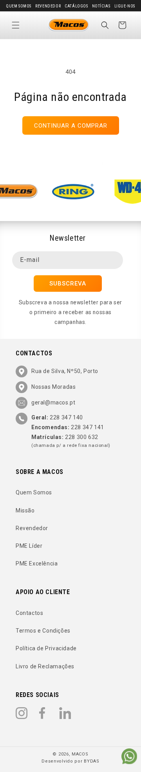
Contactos (29, 613)
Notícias (101, 6)
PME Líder (29, 546)
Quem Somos (18, 6)
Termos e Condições (43, 630)
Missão (25, 510)
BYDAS (91, 761)
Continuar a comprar (70, 125)
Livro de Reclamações (45, 666)
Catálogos (76, 6)
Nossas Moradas (53, 387)
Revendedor (48, 6)
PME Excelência (37, 563)
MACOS (80, 754)
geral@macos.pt (53, 402)
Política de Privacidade (46, 648)
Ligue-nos (124, 6)
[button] (15, 25)
